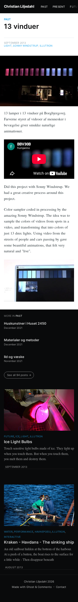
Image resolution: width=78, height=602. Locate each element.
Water (8, 531)
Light (8, 45)
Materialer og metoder (21, 340)
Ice (17, 436)
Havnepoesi (43, 531)
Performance (23, 531)
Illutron (46, 45)
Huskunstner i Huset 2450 (25, 323)
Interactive (12, 536)
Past (44, 6)
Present (59, 6)
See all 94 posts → (19, 375)
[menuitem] (44, 6)
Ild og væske (14, 357)
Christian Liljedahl (19, 6)
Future (9, 436)
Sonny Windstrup (25, 45)
